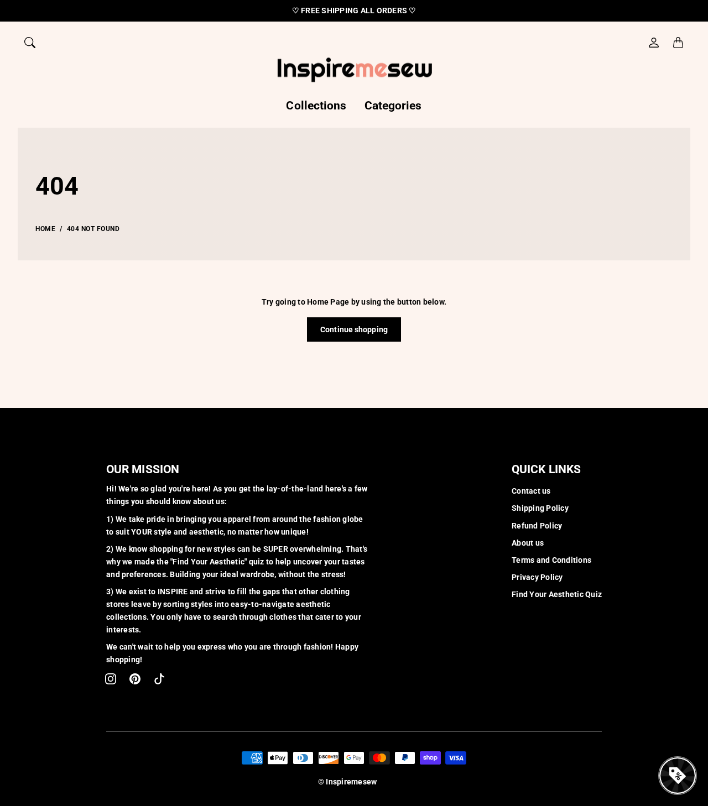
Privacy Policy (537, 577)
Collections (316, 105)
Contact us (531, 490)
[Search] (30, 42)
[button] (110, 679)
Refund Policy (537, 525)
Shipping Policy (540, 508)
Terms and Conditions (551, 560)
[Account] (654, 42)
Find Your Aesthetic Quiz (557, 594)
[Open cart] (678, 42)
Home (45, 229)
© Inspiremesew (347, 781)
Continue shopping (354, 329)
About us (528, 542)
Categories (393, 105)
